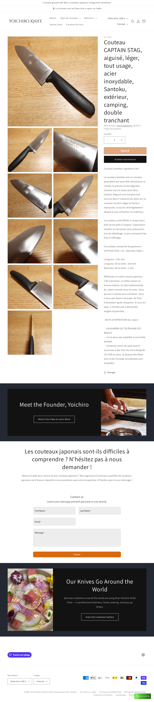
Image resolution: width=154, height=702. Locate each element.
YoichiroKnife (35, 692)
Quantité (107, 134)
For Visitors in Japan (88, 692)
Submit (77, 554)
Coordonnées (121, 695)
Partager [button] (111, 372)
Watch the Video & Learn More (54, 419)
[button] (70, 18)
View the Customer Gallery (100, 617)
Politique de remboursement (135, 692)
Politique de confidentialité (110, 692)
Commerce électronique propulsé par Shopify (58, 692)
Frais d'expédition (124, 125)
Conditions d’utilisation (103, 695)
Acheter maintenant (125, 159)
